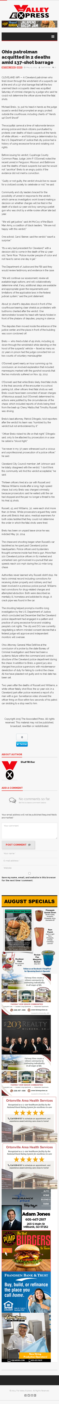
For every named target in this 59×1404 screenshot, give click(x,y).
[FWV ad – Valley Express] (26, 994)
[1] (26, 1337)
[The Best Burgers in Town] (26, 1250)
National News (8, 67)
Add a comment (12, 788)
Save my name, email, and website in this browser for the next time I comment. (29, 879)
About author (12, 754)
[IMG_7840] (29, 934)
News (19, 67)
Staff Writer (45, 67)
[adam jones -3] (26, 1209)
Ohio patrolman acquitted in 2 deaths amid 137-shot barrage (27, 57)
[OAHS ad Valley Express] (29, 1119)
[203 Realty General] (26, 1034)
